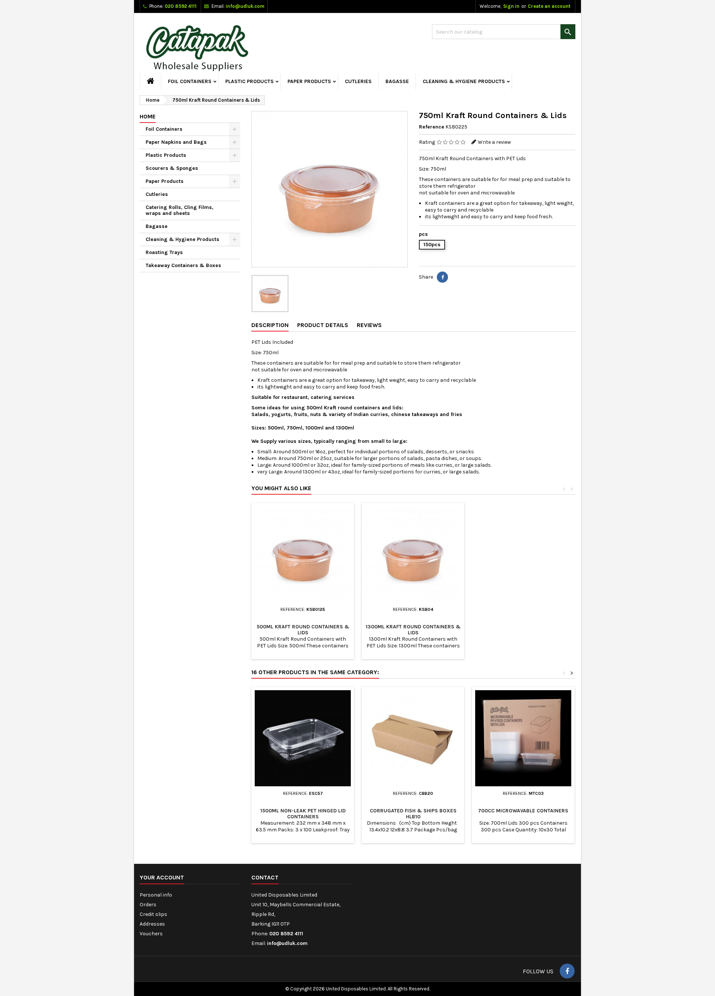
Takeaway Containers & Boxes (183, 265)
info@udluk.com (245, 6)
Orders (148, 904)
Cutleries (358, 81)
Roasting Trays (164, 252)
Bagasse (397, 81)
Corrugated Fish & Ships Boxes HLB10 (413, 814)
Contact (265, 877)
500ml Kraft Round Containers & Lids (303, 630)
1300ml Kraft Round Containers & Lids (413, 630)
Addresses (152, 924)
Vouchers (151, 933)
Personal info (156, 895)
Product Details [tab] (322, 325)
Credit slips (153, 914)
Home (148, 116)
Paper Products (309, 81)
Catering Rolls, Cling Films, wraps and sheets (179, 210)
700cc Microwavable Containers (523, 811)
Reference (431, 127)
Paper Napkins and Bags (176, 142)
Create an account (549, 6)
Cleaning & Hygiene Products (464, 81)
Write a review (494, 142)
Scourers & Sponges (172, 168)
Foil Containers (190, 81)
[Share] (442, 277)
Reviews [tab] (369, 325)
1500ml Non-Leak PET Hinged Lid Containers (303, 814)
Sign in (511, 6)
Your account (162, 877)
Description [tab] (270, 325)
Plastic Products (249, 81)
